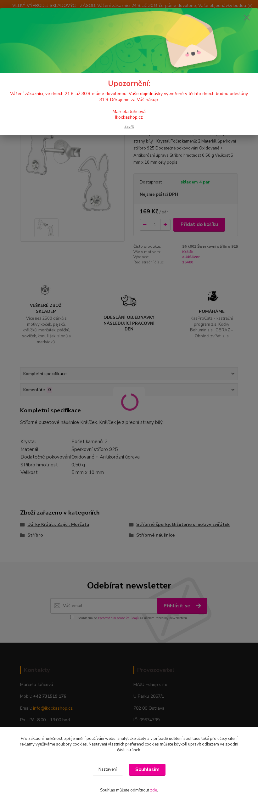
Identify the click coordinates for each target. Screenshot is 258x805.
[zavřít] (247, 17)
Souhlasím (147, 769)
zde (153, 790)
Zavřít (129, 126)
